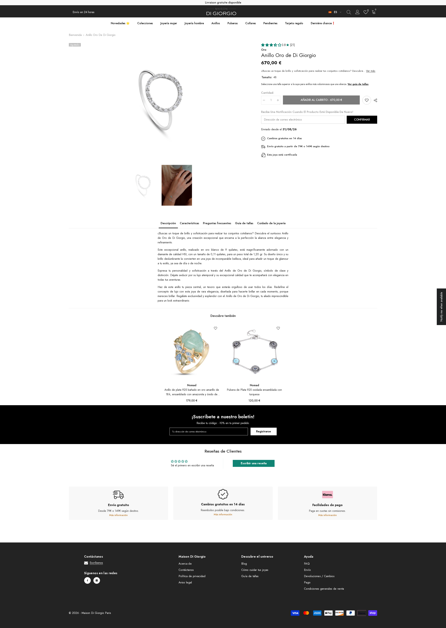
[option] (160, 101)
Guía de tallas (244, 223)
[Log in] (357, 12)
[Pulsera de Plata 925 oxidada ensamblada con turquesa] (254, 352)
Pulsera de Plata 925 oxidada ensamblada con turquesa (254, 392)
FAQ (307, 564)
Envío (307, 570)
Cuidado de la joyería (271, 223)
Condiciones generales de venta (324, 589)
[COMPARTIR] (374, 100)
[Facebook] (87, 580)
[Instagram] (96, 580)
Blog (244, 564)
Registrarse (263, 431)
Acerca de (185, 564)
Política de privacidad (192, 576)
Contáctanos (186, 570)
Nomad (191, 385)
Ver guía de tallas (358, 84)
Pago (307, 582)
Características (189, 223)
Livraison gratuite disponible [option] (223, 3)
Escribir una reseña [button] (254, 463)
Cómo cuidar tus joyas (254, 570)
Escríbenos (96, 563)
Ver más (370, 71)
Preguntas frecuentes (217, 223)
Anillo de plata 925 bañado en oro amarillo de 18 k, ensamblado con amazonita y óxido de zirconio (191, 392)
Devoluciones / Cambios (319, 576)
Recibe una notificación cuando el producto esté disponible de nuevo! (307, 112)
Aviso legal (185, 582)
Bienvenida (75, 35)
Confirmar (362, 120)
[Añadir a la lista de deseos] (366, 100)
